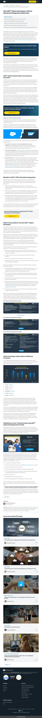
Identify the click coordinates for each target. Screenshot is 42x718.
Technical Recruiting (25, 690)
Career (4, 690)
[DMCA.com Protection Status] (21, 710)
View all (7, 664)
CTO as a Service (24, 695)
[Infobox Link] (21, 531)
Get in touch (11, 53)
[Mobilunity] (4, 1)
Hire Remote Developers (7, 702)
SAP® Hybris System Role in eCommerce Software (15, 19)
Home (3, 5)
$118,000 (11, 384)
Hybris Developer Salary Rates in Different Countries (15, 25)
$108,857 (13, 391)
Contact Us (32, 1)
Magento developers (26, 465)
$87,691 (10, 389)
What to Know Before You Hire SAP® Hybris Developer (15, 23)
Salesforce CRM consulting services (12, 166)
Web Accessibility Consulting (26, 694)
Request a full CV (21, 315)
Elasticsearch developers (10, 285)
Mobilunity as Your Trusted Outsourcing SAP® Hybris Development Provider (20, 27)
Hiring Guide (11, 5)
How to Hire (18, 5)
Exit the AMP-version (21, 716)
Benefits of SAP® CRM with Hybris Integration (14, 21)
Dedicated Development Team (27, 685)
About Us (4, 685)
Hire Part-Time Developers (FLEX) (27, 687)
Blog (7, 5)
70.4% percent (24, 150)
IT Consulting (23, 692)
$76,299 (11, 393)
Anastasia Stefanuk (10, 503)
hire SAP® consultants (21, 39)
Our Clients (5, 687)
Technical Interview (25, 697)
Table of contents (8, 16)
